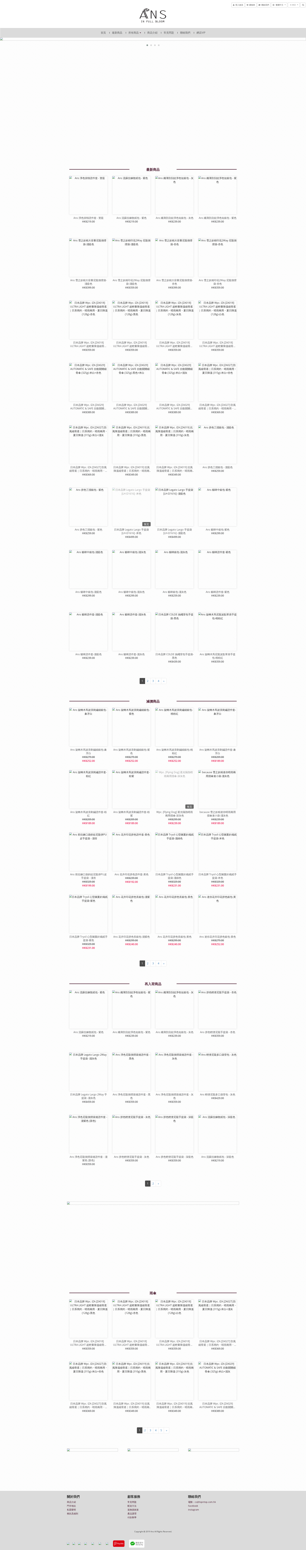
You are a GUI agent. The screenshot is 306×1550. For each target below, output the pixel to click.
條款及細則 (72, 1513)
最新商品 (117, 32)
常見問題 (169, 32)
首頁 (103, 32)
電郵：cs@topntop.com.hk (202, 1501)
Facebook (193, 1505)
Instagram (193, 1509)
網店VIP (201, 32)
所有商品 (133, 32)
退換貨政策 (133, 1509)
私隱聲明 (71, 1509)
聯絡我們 (185, 32)
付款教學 (131, 1517)
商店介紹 (152, 32)
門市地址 (71, 1505)
